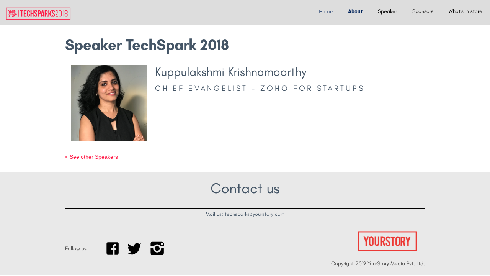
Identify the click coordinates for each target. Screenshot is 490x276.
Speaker (387, 11)
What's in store (465, 11)
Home (326, 11)
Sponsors (422, 11)
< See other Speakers (91, 157)
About (355, 11)
